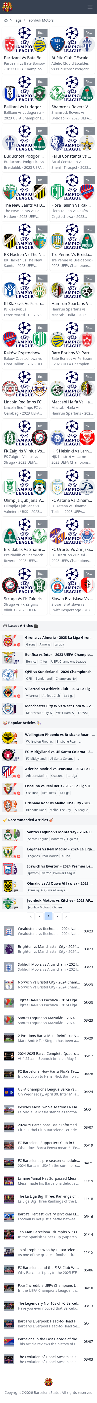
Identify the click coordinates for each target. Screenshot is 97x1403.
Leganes (34, 856)
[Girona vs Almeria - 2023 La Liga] (12, 640)
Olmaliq (33, 890)
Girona (31, 644)
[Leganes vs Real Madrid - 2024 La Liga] (12, 852)
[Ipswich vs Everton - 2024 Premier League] (12, 869)
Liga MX (72, 839)
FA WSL (83, 713)
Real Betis (49, 793)
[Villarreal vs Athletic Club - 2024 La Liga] (12, 692)
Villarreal (32, 696)
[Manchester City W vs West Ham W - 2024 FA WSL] (12, 709)
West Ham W (65, 713)
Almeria (45, 644)
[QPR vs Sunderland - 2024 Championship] (12, 675)
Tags (18, 20)
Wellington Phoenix (39, 742)
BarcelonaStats (46, 1392)
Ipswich (33, 873)
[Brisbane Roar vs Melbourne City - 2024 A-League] (12, 806)
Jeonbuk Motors (41, 20)
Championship (66, 679)
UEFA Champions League (68, 662)
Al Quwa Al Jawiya (53, 890)
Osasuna (57, 776)
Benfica (31, 662)
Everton (46, 873)
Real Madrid (50, 856)
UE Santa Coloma (61, 759)
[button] (40, 916)
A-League (86, 742)
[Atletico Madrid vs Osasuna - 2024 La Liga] (12, 772)
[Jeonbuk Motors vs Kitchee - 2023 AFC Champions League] (12, 903)
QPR (29, 679)
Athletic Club (51, 696)
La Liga (59, 644)
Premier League (64, 873)
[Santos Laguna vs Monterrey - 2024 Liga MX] (12, 835)
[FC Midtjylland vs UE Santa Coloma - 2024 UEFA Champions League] (12, 755)
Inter (44, 662)
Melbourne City (60, 810)
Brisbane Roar (66, 742)
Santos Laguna (38, 839)
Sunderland (44, 679)
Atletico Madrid (36, 776)
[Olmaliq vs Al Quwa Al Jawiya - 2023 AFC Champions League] (12, 886)
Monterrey (57, 839)
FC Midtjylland (36, 759)
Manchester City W (39, 713)
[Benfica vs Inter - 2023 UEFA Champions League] (12, 658)
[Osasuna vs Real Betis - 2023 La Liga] (12, 789)
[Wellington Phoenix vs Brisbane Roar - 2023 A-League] (12, 738)
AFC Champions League (80, 907)
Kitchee (57, 907)
